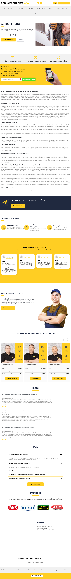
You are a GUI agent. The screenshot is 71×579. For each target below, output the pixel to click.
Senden (35, 305)
